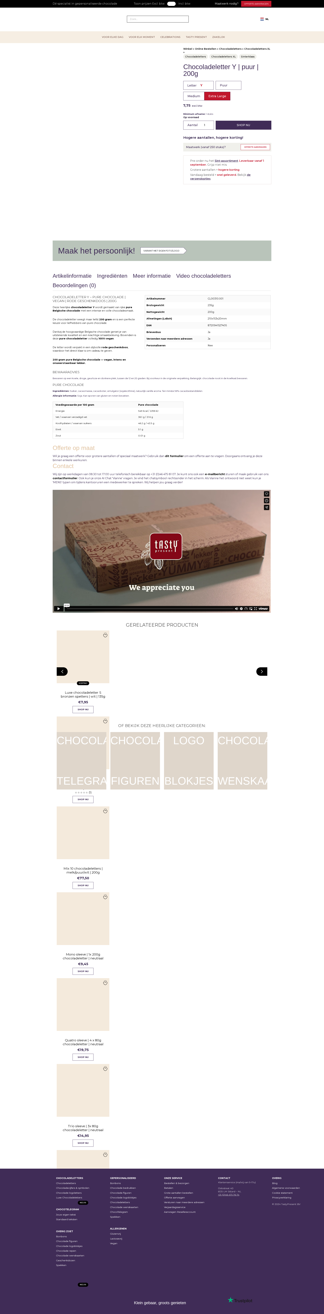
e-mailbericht (215, 474)
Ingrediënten (112, 276)
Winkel (187, 48)
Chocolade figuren (66, 1241)
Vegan (113, 1243)
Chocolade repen (66, 1250)
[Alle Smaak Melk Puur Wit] (228, 85)
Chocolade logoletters (69, 1192)
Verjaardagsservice (174, 1207)
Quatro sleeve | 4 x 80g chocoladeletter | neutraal (83, 1042)
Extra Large (217, 96)
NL (267, 19)
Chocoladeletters (230, 48)
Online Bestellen (205, 48)
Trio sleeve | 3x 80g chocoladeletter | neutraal (83, 1128)
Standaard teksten (66, 1219)
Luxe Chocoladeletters (69, 1197)
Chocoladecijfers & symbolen (72, 1188)
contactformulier (65, 478)
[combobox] (264, 19)
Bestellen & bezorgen (176, 1183)
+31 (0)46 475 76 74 (228, 1194)
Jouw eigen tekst (66, 1214)
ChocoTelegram (119, 1212)
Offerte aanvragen (256, 4)
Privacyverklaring (281, 1197)
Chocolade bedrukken (123, 1188)
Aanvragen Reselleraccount (180, 1212)
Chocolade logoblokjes (69, 1246)
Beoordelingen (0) (74, 285)
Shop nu (243, 125)
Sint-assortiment (226, 160)
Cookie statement (282, 1192)
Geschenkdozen (65, 1260)
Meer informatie (152, 276)
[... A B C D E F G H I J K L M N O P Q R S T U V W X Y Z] (198, 85)
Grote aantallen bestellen (178, 1192)
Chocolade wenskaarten (70, 1255)
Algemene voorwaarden (286, 1188)
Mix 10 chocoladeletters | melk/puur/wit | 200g (83, 870)
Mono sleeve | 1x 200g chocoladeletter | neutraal (83, 956)
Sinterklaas (248, 56)
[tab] (72, 276)
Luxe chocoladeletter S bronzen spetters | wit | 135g (83, 694)
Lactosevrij (116, 1238)
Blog (274, 1183)
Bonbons (61, 1236)
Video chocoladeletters (203, 276)
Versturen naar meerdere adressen (184, 1202)
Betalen (168, 1188)
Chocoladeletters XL (257, 48)
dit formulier (174, 456)
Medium (193, 96)
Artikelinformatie (72, 276)
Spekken (61, 1265)
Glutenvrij (115, 1233)
